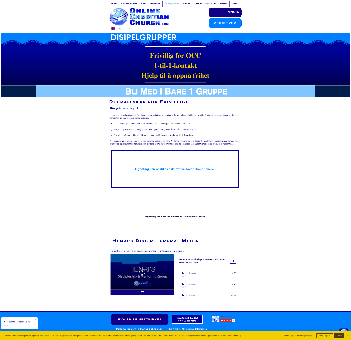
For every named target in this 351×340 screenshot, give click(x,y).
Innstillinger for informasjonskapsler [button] (299, 335)
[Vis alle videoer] (142, 292)
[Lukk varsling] (35, 320)
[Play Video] (142, 272)
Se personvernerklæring (230, 335)
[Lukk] (347, 335)
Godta (339, 335)
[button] (225, 23)
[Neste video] (168, 271)
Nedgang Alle (324, 335)
